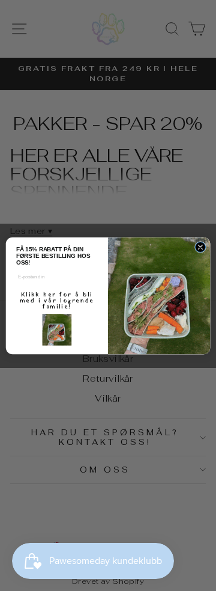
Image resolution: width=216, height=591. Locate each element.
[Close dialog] (200, 247)
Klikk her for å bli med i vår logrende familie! (57, 300)
